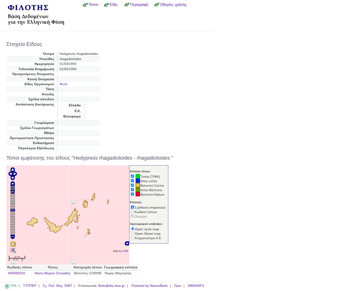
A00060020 (16, 273)
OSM (125, 251)
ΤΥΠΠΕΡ (29, 285)
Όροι (177, 285)
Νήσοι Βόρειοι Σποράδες (53, 273)
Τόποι (93, 4)
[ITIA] (7, 288)
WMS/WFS (196, 285)
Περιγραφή (139, 4)
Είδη (113, 4)
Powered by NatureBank (149, 285)
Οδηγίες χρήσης (173, 4)
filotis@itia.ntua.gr (111, 285)
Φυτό (63, 84)
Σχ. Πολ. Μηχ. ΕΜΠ (57, 285)
